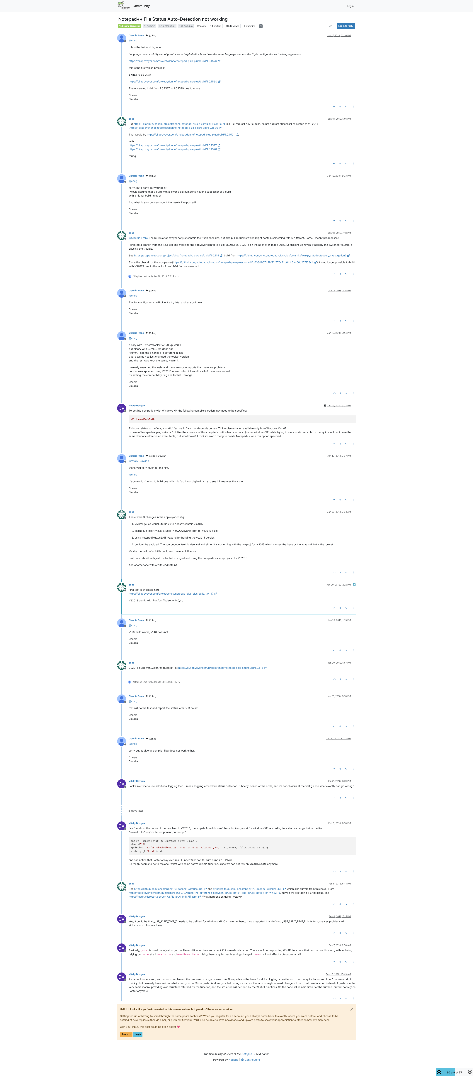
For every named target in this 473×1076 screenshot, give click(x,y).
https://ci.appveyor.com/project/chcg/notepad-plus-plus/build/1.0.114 (176, 255)
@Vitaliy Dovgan (157, 455)
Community (141, 6)
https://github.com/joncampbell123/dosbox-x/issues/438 (247, 888)
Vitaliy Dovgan (137, 405)
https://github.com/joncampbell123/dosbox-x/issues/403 (168, 888)
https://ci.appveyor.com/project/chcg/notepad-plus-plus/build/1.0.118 (220, 667)
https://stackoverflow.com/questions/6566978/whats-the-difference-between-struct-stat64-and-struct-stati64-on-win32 (203, 892)
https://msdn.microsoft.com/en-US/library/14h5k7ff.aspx (163, 896)
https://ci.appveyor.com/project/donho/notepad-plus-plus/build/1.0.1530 (173, 81)
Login (138, 1034)
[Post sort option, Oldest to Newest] (331, 25)
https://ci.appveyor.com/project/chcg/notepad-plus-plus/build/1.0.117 (171, 593)
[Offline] (123, 37)
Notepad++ (248, 1053)
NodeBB (234, 1059)
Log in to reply (345, 25)
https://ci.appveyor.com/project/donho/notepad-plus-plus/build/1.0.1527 (173, 145)
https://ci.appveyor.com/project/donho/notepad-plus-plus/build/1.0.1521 (191, 134)
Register (126, 1034)
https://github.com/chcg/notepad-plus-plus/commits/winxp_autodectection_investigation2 (291, 255)
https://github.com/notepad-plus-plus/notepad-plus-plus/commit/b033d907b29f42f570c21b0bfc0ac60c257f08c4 (243, 262)
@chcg (152, 35)
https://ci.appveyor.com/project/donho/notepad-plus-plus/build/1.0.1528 (173, 149)
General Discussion (131, 26)
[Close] (352, 1009)
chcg (131, 118)
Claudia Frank (136, 35)
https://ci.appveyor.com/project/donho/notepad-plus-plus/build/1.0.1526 (173, 60)
